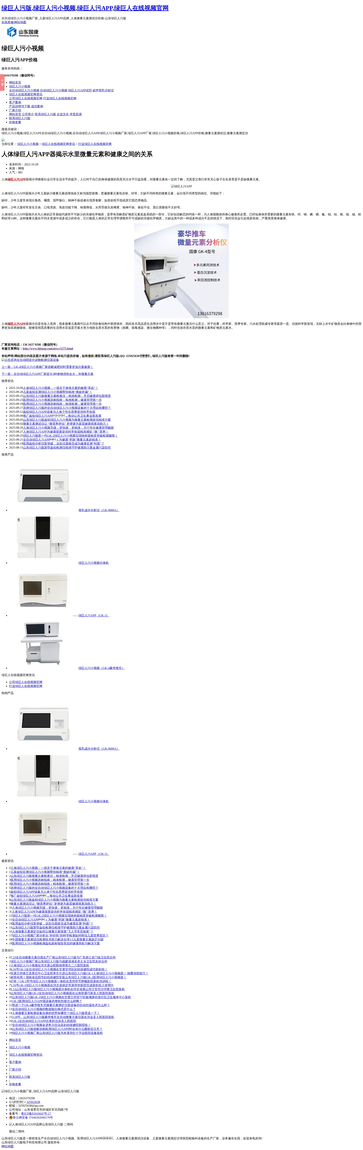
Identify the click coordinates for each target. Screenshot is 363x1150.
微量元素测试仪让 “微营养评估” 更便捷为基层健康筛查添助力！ (66, 423)
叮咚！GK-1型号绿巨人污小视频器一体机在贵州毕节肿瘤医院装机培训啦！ (61, 981)
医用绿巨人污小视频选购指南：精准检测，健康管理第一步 (50, 879)
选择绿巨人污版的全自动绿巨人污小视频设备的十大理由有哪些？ (54, 887)
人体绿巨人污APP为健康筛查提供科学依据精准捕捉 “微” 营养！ (66, 431)
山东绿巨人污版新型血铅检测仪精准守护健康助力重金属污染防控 (67, 447)
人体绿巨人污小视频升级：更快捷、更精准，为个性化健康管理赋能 (57, 907)
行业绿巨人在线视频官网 (59, 98)
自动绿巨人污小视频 (53, 90)
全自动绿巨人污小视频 (24, 90)
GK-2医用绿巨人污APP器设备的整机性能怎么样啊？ (47, 1001)
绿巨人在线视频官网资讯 (25, 94)
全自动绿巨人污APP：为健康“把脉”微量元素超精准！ (62, 439)
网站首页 (15, 82)
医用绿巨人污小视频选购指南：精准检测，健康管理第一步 (50, 883)
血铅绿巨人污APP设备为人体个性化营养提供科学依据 (59, 411)
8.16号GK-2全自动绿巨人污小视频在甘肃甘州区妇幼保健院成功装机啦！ (59, 969)
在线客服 (8, 22)
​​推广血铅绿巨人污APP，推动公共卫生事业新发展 (62, 415)
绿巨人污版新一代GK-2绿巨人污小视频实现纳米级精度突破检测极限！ (59, 915)
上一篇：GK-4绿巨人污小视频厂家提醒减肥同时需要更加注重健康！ (47, 367)
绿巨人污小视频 (19, 86)
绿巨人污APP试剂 (80, 90)
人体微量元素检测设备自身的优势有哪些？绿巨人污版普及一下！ (56, 1013)
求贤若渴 (76, 114)
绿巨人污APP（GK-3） (93, 615)
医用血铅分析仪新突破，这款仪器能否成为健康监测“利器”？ (63, 443)
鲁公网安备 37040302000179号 (33, 1117)
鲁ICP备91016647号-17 (36, 1113)
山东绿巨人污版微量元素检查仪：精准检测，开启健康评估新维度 (54, 875)
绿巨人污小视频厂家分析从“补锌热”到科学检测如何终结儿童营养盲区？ (60, 935)
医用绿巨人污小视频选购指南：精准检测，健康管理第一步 (62, 403)
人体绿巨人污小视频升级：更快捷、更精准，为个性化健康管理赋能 (68, 427)
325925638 (33, 1102)
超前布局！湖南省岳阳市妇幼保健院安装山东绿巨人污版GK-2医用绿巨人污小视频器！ (68, 977)
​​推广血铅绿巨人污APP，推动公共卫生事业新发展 (47, 895)
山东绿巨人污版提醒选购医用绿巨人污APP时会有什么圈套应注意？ (57, 1029)
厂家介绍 (15, 110)
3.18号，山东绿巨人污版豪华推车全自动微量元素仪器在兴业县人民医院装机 (63, 1017)
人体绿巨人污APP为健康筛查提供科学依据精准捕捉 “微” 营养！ (54, 911)
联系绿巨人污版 (45, 114)
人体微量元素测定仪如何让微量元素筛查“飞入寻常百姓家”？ (52, 931)
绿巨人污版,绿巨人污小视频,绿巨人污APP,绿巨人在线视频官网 (85, 8)
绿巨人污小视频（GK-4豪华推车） (101, 668)
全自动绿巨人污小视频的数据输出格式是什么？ (44, 1009)
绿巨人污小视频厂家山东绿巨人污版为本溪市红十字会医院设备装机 (57, 1033)
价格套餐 (15, 122)
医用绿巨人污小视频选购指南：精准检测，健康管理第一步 (62, 399)
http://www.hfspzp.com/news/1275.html (48, 348)
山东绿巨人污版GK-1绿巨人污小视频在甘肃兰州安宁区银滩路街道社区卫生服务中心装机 (71, 997)
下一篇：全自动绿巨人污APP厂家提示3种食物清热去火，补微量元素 (47, 374)
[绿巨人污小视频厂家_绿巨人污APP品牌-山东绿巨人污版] (24, 38)
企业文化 (63, 114)
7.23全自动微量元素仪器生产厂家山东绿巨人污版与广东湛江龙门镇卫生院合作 (63, 957)
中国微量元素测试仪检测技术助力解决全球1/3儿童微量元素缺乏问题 (58, 939)
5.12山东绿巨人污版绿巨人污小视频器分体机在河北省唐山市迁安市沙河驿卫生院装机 (68, 989)
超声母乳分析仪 (103, 90)
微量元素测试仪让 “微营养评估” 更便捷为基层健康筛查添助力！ (53, 903)
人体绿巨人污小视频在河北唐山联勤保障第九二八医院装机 (50, 965)
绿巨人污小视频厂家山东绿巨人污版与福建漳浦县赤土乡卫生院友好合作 (59, 961)
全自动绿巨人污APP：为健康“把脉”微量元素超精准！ (51, 919)
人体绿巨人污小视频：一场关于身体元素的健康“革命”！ (48, 868)
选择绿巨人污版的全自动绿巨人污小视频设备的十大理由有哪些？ (67, 407)
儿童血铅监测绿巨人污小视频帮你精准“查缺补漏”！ (57, 391)
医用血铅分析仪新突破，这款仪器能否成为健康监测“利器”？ (52, 923)
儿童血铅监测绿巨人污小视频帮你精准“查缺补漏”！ (45, 871)
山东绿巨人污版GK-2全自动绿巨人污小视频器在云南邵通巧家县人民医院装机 (62, 993)
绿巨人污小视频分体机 (93, 562)
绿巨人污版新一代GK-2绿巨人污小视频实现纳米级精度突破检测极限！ (70, 435)
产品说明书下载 (19, 106)
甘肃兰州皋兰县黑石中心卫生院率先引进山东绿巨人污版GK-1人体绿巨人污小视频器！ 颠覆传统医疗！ (79, 973)
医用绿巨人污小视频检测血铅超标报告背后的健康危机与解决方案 (56, 943)
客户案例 (15, 102)
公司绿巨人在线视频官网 (25, 98)
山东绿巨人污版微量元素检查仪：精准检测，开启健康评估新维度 (67, 395)
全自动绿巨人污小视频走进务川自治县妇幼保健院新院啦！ (51, 1025)
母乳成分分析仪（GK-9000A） (98, 510)
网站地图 (20, 22)
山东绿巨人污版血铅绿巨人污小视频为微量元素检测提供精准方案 (67, 419)
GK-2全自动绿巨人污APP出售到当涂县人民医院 (44, 1021)
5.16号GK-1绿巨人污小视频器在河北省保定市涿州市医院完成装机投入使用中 (62, 985)
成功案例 (37, 106)
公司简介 (28, 114)
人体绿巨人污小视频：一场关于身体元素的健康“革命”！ (60, 388)
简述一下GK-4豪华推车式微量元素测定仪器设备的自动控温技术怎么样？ (61, 1005)
